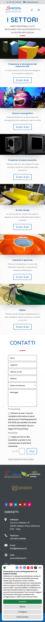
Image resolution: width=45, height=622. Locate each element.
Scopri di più (22, 80)
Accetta (22, 601)
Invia (31, 451)
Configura (22, 612)
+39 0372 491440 (18, 538)
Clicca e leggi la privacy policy (21, 459)
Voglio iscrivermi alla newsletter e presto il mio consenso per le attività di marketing (19, 441)
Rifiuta (22, 607)
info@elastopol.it (18, 548)
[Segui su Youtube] (20, 504)
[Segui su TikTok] (29, 504)
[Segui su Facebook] (6, 504)
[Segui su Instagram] (11, 504)
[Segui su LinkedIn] (15, 504)
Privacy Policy (22, 617)
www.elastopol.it (18, 558)
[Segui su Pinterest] (25, 504)
